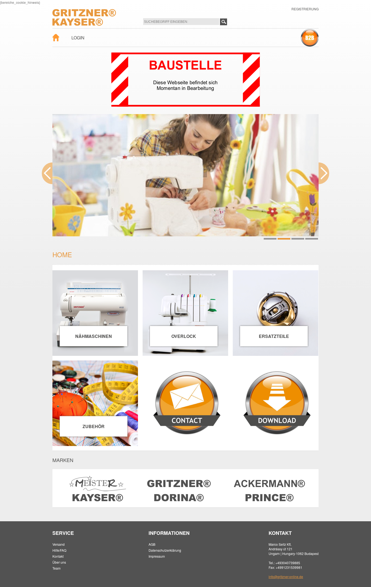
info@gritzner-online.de (286, 576)
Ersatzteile (274, 336)
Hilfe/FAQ (59, 550)
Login (77, 37)
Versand (58, 544)
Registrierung (305, 9)
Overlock (183, 336)
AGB (152, 544)
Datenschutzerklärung (165, 550)
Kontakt (58, 556)
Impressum (157, 556)
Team (56, 568)
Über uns (59, 562)
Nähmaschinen (93, 336)
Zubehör (94, 426)
